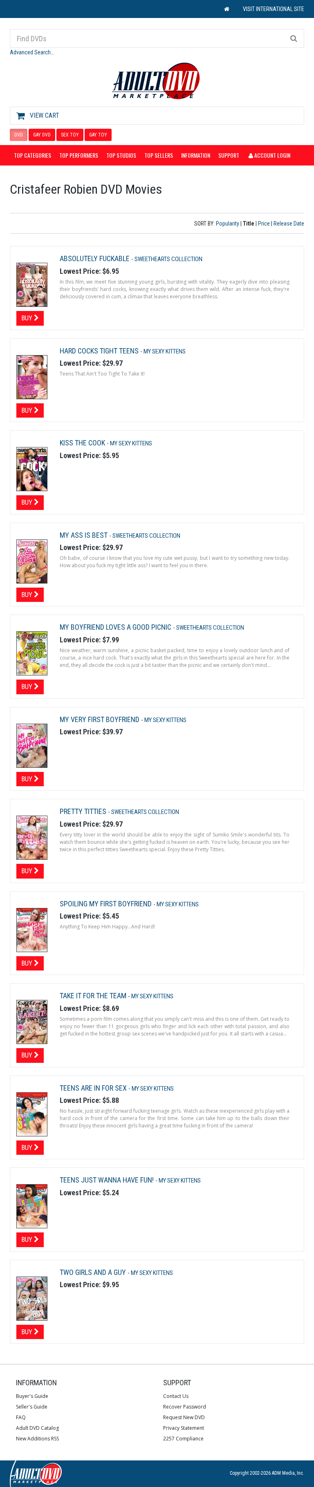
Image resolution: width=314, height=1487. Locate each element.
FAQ (21, 1417)
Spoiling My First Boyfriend (106, 903)
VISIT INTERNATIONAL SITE (273, 9)
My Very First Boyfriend (100, 719)
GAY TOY (98, 135)
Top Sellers (158, 155)
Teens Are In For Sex (94, 1088)
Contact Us (175, 1396)
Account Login (271, 155)
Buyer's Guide (32, 1396)
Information (195, 155)
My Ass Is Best (84, 535)
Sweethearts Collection (168, 259)
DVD (18, 135)
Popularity (227, 223)
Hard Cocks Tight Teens (100, 351)
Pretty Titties (84, 811)
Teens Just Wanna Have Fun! (107, 1180)
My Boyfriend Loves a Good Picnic (116, 627)
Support (228, 155)
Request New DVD (184, 1417)
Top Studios (121, 155)
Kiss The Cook (83, 442)
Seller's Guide (31, 1406)
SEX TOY (70, 135)
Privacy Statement (183, 1427)
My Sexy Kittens (165, 351)
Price (264, 223)
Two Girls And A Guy (94, 1272)
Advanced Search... (32, 52)
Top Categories (32, 155)
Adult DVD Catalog (37, 1427)
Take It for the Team (94, 995)
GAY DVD (42, 135)
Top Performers (78, 155)
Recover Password (184, 1406)
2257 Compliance (183, 1438)
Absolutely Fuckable (95, 258)
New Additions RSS (37, 1438)
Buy (27, 318)
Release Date (289, 223)
